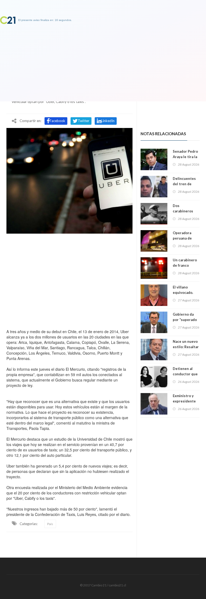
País (50, 524)
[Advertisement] (69, 280)
